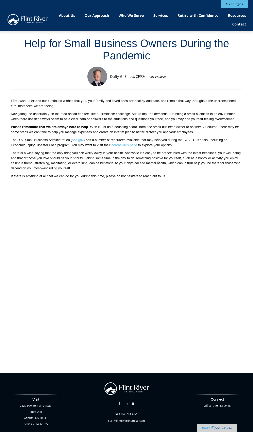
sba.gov (78, 140)
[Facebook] (119, 403)
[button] (67, 15)
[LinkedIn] (126, 403)
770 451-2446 (222, 406)
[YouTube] (133, 403)
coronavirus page (124, 145)
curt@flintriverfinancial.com (126, 421)
